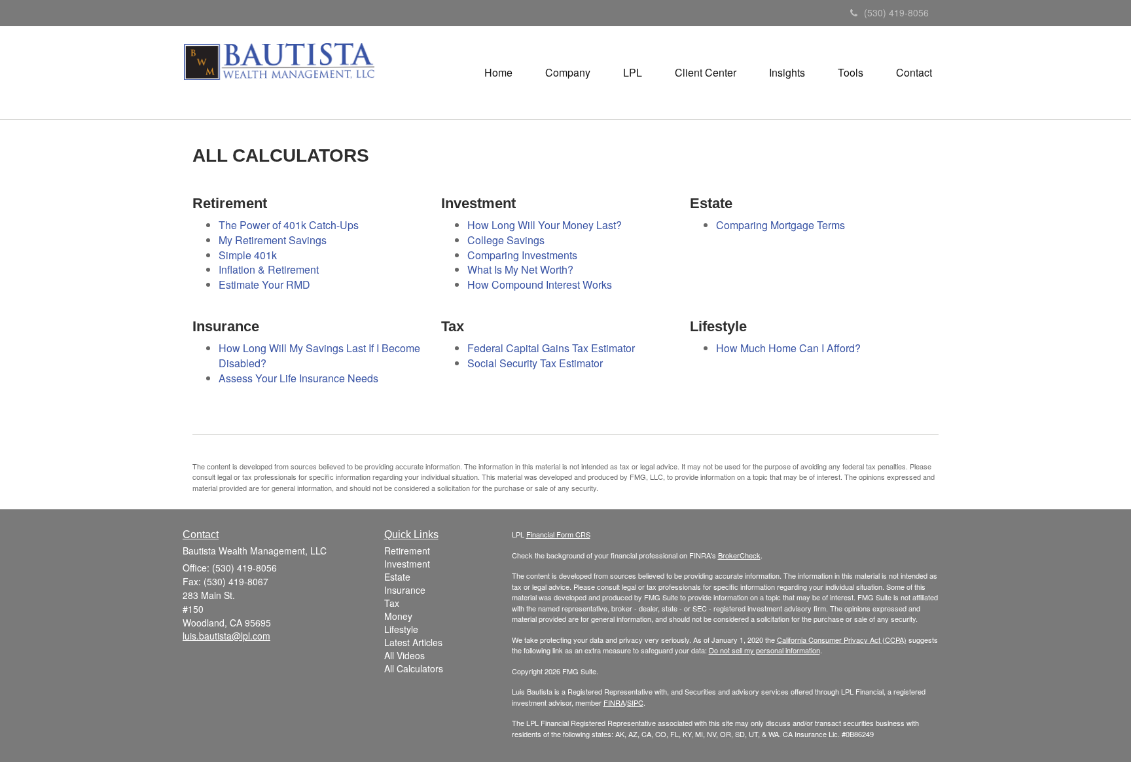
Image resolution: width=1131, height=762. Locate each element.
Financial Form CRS (558, 534)
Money (398, 616)
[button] (568, 72)
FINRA (614, 702)
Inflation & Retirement (269, 269)
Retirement (407, 550)
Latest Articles (413, 642)
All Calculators (413, 668)
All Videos (404, 655)
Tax (391, 602)
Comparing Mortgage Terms (780, 224)
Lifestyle (401, 629)
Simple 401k (248, 255)
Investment (407, 563)
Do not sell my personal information (764, 650)
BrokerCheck (739, 555)
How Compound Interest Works (539, 284)
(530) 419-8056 (896, 12)
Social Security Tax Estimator (535, 363)
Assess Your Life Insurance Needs (298, 378)
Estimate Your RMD (264, 284)
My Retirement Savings (273, 239)
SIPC (635, 702)
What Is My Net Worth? (520, 269)
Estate (397, 576)
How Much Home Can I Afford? (788, 347)
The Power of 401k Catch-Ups (289, 224)
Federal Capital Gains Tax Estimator (551, 347)
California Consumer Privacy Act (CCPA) (842, 639)
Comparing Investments (522, 255)
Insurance (404, 589)
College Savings (506, 239)
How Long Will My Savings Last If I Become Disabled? (319, 355)
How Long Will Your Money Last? (544, 224)
